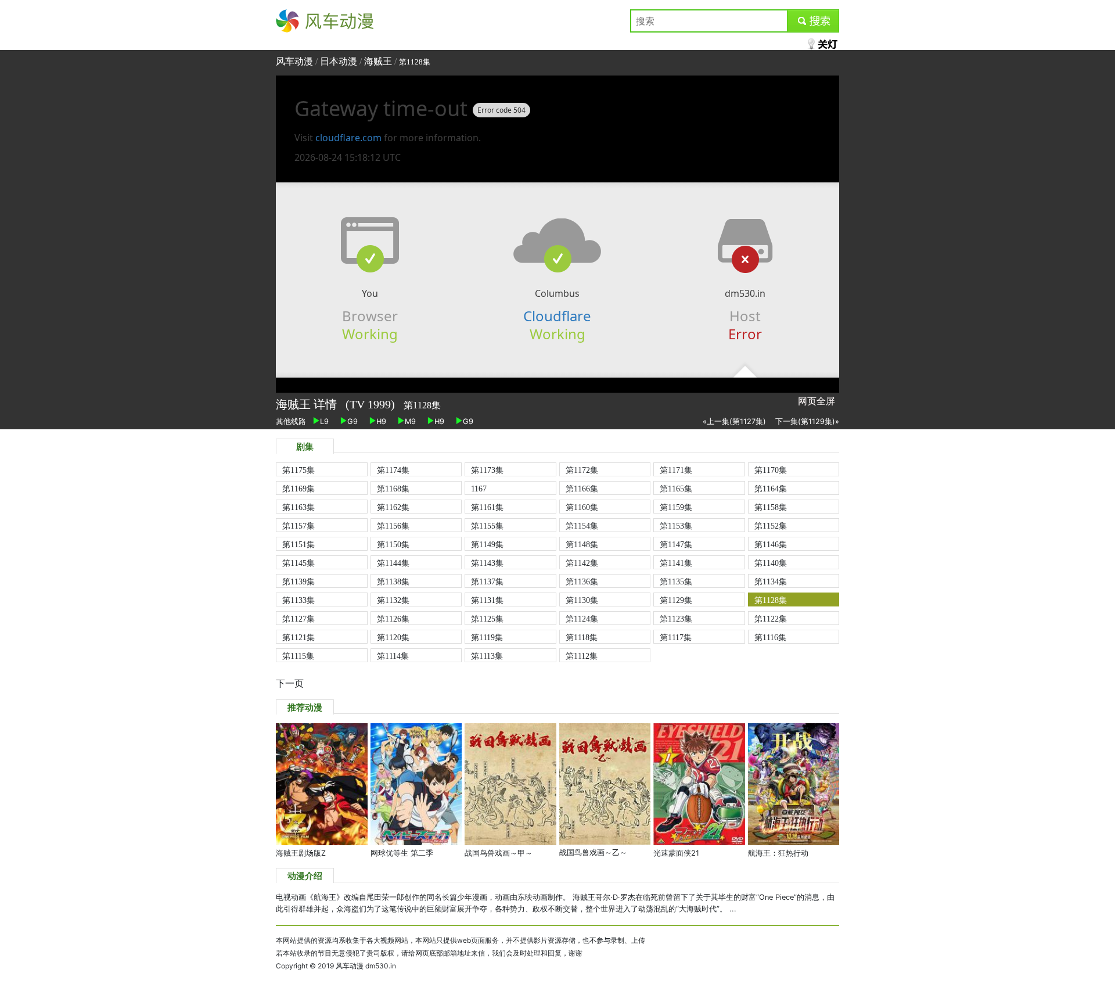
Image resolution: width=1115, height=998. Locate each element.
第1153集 (676, 525)
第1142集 (582, 563)
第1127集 (298, 618)
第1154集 (582, 525)
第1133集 (298, 600)
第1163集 (298, 507)
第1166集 (582, 488)
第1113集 (487, 655)
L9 (324, 421)
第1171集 (676, 470)
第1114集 (393, 655)
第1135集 (676, 581)
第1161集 (487, 507)
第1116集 (770, 637)
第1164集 (770, 488)
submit (813, 21)
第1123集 (676, 618)
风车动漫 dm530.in (366, 965)
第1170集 (770, 470)
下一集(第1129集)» (807, 421)
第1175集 (298, 470)
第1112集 (582, 655)
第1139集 (298, 581)
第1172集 (582, 470)
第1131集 (487, 600)
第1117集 (676, 637)
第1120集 (393, 637)
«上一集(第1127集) (734, 421)
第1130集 (582, 600)
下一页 (290, 683)
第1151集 (298, 544)
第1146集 (770, 544)
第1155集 (487, 525)
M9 (410, 421)
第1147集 (676, 544)
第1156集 (393, 525)
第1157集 (298, 525)
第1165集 (676, 488)
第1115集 (298, 655)
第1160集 (582, 507)
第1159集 (676, 507)
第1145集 (298, 563)
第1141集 (676, 563)
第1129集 (676, 600)
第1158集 (770, 507)
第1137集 (487, 581)
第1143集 (487, 563)
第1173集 (487, 470)
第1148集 (582, 544)
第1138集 (393, 581)
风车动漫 (294, 21)
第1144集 (393, 563)
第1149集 (487, 544)
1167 (479, 488)
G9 (352, 421)
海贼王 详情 (308, 404)
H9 (381, 421)
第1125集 (487, 618)
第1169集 (298, 488)
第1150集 (393, 544)
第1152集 (770, 525)
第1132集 (393, 600)
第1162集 (393, 507)
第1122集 (770, 618)
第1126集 (393, 618)
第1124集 (582, 618)
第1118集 (582, 637)
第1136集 (582, 581)
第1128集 (770, 600)
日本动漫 (339, 61)
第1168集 (393, 488)
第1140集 (770, 563)
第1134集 (770, 581)
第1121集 (298, 637)
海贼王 (378, 61)
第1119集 (487, 637)
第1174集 (393, 470)
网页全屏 (816, 401)
